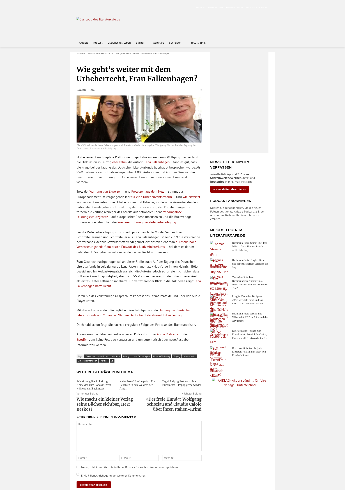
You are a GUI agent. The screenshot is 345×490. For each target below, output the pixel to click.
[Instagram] (84, 7)
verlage (104, 360)
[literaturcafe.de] (103, 25)
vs (112, 360)
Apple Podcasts (167, 334)
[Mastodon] (113, 7)
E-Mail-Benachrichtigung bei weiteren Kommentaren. (113, 475)
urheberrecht (189, 356)
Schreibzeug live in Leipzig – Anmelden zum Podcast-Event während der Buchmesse (94, 385)
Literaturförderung (161, 356)
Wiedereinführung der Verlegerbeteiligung (147, 222)
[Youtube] (90, 7)
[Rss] (118, 7)
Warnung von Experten (105, 191)
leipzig (126, 356)
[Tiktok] (96, 7)
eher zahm (119, 162)
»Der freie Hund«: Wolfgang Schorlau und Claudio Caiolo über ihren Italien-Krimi (174, 404)
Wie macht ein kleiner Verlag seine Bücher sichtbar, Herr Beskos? (105, 404)
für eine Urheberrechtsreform (151, 197)
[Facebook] (79, 7)
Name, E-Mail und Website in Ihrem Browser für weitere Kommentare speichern (129, 467)
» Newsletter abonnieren (229, 189)
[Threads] (101, 7)
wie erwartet (191, 197)
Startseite (81, 53)
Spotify (81, 339)
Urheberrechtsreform (87, 360)
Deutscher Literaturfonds (97, 356)
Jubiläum (116, 356)
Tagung (176, 356)
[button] (264, 42)
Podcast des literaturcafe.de (100, 53)
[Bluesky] (107, 7)
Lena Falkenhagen (157, 162)
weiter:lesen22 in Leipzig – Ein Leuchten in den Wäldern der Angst (137, 385)
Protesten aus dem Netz (147, 191)
